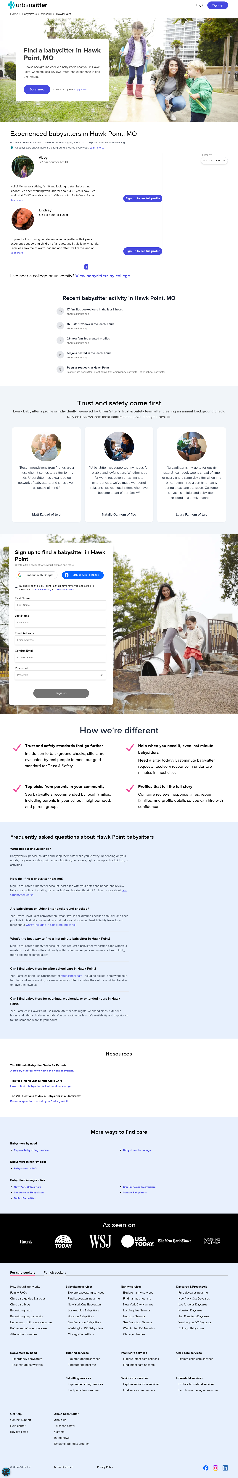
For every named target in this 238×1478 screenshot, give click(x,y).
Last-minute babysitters (27, 1365)
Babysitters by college (137, 1150)
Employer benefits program (71, 1444)
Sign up (217, 5)
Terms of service (63, 1467)
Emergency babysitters (27, 1359)
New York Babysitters (27, 1187)
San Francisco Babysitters (139, 1187)
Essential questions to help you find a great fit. (39, 1101)
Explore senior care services (141, 1384)
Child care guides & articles (28, 1298)
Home (14, 14)
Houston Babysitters (81, 1316)
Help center (17, 1426)
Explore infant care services (141, 1359)
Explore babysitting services (31, 1150)
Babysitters (29, 14)
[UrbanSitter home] (28, 5)
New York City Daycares (194, 1298)
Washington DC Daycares (194, 1322)
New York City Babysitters (85, 1304)
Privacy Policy (43, 589)
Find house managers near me (198, 1390)
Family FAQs (18, 1292)
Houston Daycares (190, 1310)
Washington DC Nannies (139, 1328)
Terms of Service (64, 589)
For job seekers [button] (55, 1272)
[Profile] (22, 168)
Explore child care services (195, 1359)
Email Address (24, 633)
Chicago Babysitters (81, 1334)
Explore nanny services (138, 1292)
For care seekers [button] (22, 1272)
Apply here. (80, 89)
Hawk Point (63, 14)
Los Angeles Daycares (192, 1304)
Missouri (46, 14)
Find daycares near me (193, 1292)
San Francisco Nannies (137, 1322)
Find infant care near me (139, 1365)
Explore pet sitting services (85, 1384)
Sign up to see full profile (143, 198)
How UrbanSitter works (25, 1287)
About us (60, 1420)
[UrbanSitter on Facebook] (203, 1468)
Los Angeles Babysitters (29, 1192)
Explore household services (196, 1384)
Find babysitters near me (84, 1298)
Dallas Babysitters (25, 1198)
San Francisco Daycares (193, 1316)
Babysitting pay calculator (27, 1316)
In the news (61, 1438)
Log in (200, 5)
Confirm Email (24, 651)
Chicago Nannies (134, 1334)
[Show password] (102, 675)
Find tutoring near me (82, 1365)
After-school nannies (23, 1334)
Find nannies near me (137, 1298)
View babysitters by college (102, 276)
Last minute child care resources (31, 1322)
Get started (37, 89)
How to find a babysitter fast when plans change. (41, 1086)
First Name (22, 598)
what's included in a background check (51, 925)
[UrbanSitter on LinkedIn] (223, 1468)
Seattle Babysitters (135, 1192)
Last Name (22, 616)
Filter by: (207, 155)
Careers (59, 1432)
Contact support (20, 1420)
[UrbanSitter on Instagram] (213, 1468)
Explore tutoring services (84, 1359)
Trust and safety (64, 1426)
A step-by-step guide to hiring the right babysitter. (42, 1070)
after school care (71, 976)
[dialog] (6, 1472)
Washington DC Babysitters (85, 1328)
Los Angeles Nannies (136, 1310)
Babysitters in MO (25, 1168)
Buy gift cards (19, 1432)
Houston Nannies (134, 1316)
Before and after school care (28, 1328)
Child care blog (20, 1304)
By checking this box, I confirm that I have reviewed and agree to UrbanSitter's (56, 587)
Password (21, 668)
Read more (16, 200)
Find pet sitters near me (83, 1390)
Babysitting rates (21, 1310)
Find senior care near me (139, 1390)
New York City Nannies (138, 1304)
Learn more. (97, 147)
